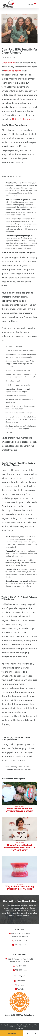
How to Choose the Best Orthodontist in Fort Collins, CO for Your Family (19, 847)
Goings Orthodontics (22, 119)
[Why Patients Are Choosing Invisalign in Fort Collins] (19, 882)
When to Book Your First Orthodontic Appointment (19, 809)
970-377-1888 (20, 966)
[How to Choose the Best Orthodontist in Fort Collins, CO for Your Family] (19, 841)
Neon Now (20, 1028)
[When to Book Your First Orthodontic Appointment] (19, 804)
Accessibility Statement (26, 1027)
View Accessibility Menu (10, 1027)
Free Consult (12, 1033)
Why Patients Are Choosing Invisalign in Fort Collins (19, 887)
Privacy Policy (33, 1025)
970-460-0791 (20, 940)
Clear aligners (9, 62)
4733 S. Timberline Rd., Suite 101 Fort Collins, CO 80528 (20, 960)
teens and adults (12, 70)
